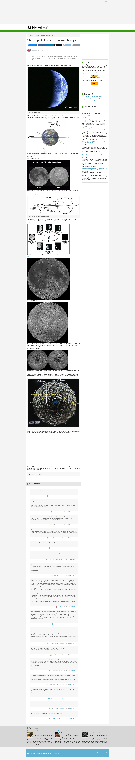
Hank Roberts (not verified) (57, 643)
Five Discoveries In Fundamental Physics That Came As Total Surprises (93, 142)
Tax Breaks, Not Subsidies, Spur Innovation (93, 96)
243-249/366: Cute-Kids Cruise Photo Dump (65, 730)
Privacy (49, 752)
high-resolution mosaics (62, 254)
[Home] (40, 27)
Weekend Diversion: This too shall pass (36, 730)
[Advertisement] (67, 12)
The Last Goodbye (86, 115)
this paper (67, 601)
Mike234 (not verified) (57, 718)
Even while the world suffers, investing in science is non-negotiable (94, 155)
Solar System (41, 474)
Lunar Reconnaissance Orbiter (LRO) (44, 343)
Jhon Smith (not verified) (57, 698)
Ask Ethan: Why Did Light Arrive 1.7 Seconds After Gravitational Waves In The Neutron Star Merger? (94, 128)
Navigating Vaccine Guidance (90, 100)
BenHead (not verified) (58, 548)
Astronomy (34, 474)
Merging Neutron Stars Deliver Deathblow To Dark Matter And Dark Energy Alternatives (94, 169)
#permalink (72, 496)
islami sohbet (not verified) (57, 537)
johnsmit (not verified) (58, 708)
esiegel (30, 35)
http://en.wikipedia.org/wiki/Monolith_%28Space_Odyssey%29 (45, 649)
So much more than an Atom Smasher (91, 730)
